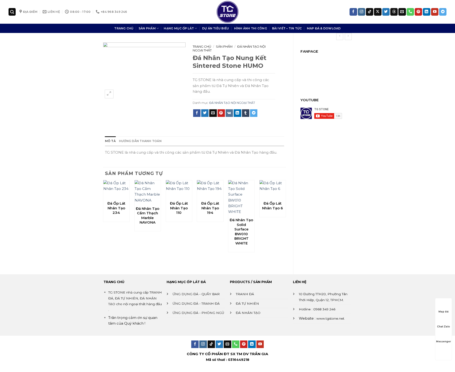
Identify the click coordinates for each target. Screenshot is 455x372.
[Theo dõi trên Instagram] (361, 12)
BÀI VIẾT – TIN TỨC (287, 28)
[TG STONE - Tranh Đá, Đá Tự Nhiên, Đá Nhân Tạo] (227, 12)
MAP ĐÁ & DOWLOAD (324, 28)
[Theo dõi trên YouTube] (434, 12)
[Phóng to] (109, 94)
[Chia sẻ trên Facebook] (196, 113)
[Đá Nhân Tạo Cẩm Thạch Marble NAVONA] (148, 191)
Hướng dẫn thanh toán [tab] (140, 141)
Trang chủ (202, 46)
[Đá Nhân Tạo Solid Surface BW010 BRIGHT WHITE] (241, 197)
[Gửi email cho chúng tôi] (402, 12)
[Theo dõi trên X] (377, 12)
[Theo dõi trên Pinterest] (418, 12)
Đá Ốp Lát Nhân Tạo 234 (116, 208)
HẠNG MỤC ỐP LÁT (179, 28)
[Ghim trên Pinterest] (221, 113)
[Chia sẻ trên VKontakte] (229, 113)
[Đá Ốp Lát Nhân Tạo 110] (179, 189)
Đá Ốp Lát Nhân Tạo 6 (272, 205)
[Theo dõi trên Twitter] (386, 12)
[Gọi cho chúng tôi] (410, 12)
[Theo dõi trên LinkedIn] (426, 12)
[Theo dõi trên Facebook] (353, 12)
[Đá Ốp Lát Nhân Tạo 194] (210, 189)
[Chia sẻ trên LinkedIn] (237, 113)
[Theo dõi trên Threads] (394, 12)
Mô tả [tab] (110, 141)
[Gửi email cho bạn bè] (213, 113)
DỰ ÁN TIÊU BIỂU (215, 28)
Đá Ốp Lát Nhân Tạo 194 (210, 208)
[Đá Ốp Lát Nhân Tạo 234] (116, 189)
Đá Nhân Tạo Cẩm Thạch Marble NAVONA (147, 215)
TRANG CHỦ (123, 28)
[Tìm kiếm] (12, 11)
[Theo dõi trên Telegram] (442, 12)
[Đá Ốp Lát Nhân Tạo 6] (272, 189)
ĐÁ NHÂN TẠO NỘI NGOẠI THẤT (232, 103)
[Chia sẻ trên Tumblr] (245, 113)
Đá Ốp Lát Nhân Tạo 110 (179, 208)
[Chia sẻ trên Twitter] (205, 113)
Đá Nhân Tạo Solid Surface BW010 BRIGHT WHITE (241, 231)
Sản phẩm (224, 46)
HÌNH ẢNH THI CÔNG (250, 28)
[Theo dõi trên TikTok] (369, 12)
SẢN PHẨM (147, 28)
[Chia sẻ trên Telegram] (253, 113)
